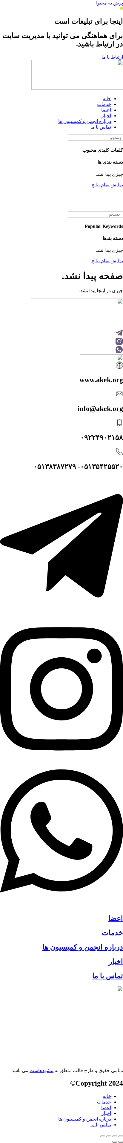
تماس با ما (107, 976)
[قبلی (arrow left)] (120, 1142)
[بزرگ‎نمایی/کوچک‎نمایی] (120, 1136)
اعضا (115, 918)
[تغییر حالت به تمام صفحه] (114, 1136)
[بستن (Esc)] (102, 1136)
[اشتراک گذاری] (108, 1136)
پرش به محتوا (109, 2)
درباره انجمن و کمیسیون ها (82, 947)
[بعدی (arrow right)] (114, 1142)
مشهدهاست (41, 1070)
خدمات (112, 933)
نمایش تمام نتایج (107, 184)
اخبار (116, 961)
